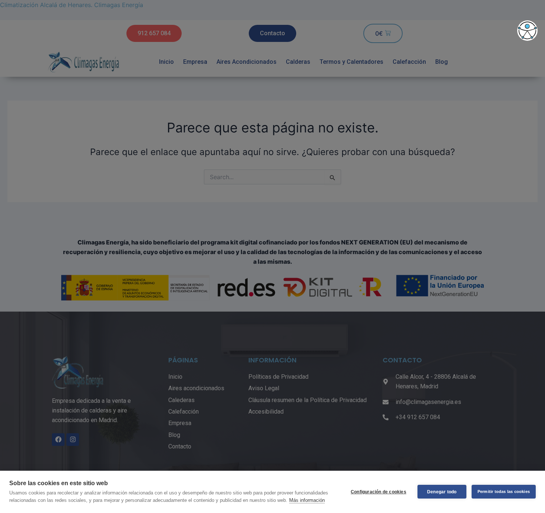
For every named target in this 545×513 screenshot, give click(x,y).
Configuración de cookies (378, 491)
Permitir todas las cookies (504, 491)
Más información (307, 500)
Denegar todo (441, 491)
